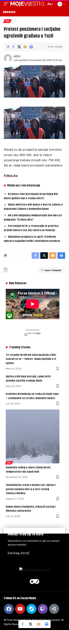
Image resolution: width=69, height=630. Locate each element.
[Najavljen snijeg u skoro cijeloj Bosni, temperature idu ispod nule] (32, 436)
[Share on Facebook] (13, 47)
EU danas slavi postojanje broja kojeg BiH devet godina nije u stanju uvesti (31, 196)
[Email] (25, 47)
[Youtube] (20, 609)
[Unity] (54, 609)
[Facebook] (9, 609)
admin (16, 55)
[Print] (31, 47)
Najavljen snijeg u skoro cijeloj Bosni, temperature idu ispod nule (28, 469)
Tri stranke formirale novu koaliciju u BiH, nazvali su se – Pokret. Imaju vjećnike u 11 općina (31, 359)
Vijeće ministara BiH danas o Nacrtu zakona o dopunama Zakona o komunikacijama (33, 206)
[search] (42, 4)
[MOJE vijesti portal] (25, 4)
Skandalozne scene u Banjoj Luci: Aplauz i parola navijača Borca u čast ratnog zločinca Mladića (31, 489)
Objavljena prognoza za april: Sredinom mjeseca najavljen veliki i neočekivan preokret (32, 239)
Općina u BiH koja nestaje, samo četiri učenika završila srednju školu (28, 378)
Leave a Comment (52, 270)
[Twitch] (43, 609)
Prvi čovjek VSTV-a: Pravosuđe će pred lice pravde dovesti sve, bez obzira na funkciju (31, 228)
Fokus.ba (11, 175)
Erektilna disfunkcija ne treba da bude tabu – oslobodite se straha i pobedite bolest (32, 396)
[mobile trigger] (7, 4)
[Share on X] (19, 47)
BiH (7, 21)
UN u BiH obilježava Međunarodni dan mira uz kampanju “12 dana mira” (33, 217)
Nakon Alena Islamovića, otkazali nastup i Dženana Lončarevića (31, 509)
